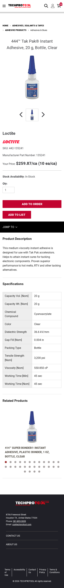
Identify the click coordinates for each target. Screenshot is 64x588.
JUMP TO (9, 227)
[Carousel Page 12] (58, 462)
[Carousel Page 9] (44, 462)
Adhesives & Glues (38, 30)
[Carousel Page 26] (30, 472)
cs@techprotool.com (21, 524)
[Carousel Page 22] (49, 467)
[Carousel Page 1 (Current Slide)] (6, 462)
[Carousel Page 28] (39, 472)
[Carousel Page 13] (6, 467)
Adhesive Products (15, 30)
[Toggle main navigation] (4, 5)
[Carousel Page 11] (54, 462)
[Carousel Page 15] (15, 467)
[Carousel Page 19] (34, 467)
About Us (11, 544)
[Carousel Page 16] (20, 467)
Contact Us (13, 535)
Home (5, 25)
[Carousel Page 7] (34, 462)
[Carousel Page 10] (49, 462)
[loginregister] (53, 6)
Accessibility (19, 569)
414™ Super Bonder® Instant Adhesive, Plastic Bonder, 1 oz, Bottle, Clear (27, 452)
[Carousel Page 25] (25, 472)
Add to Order (32, 204)
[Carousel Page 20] (39, 467)
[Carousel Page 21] (44, 467)
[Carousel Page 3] (15, 462)
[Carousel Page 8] (39, 462)
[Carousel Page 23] (54, 467)
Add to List (16, 214)
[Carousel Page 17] (25, 467)
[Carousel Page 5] (25, 462)
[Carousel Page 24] (58, 467)
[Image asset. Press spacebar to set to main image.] (32, 115)
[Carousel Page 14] (11, 467)
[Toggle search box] (46, 6)
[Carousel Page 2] (11, 462)
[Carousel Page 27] (34, 472)
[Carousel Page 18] (30, 467)
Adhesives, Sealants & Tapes (28, 25)
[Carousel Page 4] (20, 462)
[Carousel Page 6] (30, 462)
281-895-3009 (19, 521)
